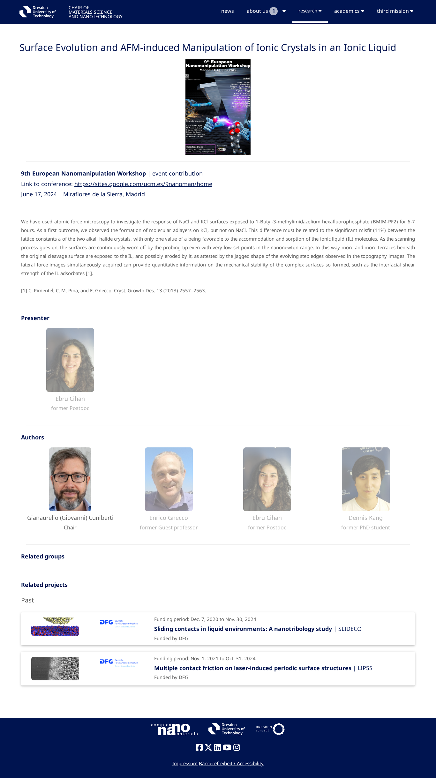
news (227, 10)
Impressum (185, 763)
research (308, 10)
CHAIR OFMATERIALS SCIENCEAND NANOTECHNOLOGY (96, 11)
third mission (393, 10)
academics (347, 10)
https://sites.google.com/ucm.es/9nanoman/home (143, 184)
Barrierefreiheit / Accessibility (231, 763)
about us (261, 10)
